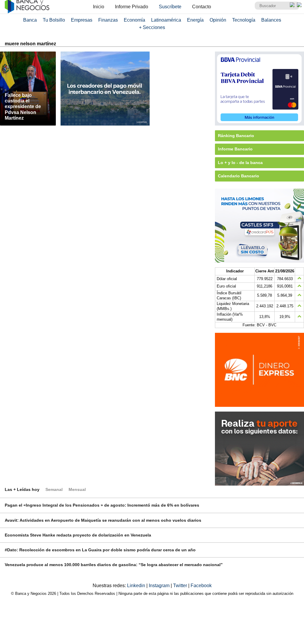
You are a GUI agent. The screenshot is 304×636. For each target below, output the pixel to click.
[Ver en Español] (299, 4)
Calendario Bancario (238, 176)
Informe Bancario (235, 149)
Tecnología (243, 20)
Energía (195, 20)
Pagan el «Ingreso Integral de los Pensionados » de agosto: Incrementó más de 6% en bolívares (102, 505)
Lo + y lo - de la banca (240, 162)
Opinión (218, 20)
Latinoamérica (166, 20)
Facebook (201, 585)
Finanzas (108, 20)
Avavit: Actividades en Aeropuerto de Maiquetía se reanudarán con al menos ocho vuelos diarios (103, 520)
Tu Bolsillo (54, 20)
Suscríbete (170, 6)
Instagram (160, 585)
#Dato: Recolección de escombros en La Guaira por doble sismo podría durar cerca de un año (100, 549)
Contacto (201, 6)
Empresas (81, 20)
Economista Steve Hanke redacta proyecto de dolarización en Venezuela (78, 535)
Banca (30, 20)
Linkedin (136, 585)
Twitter (180, 585)
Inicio (98, 6)
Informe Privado (131, 6)
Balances (271, 20)
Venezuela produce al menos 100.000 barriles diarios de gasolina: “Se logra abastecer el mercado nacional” (114, 564)
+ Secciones (152, 27)
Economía (134, 20)
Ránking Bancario (236, 135)
